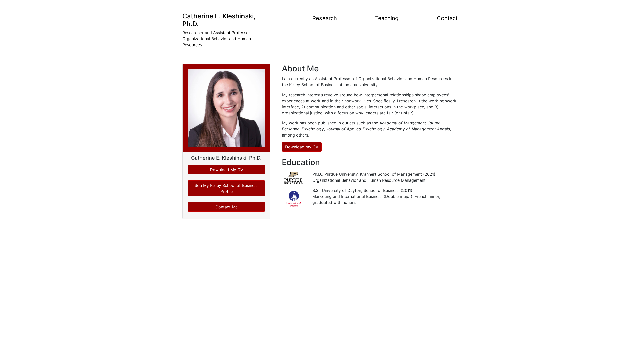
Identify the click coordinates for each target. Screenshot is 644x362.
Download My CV (226, 169)
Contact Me (226, 206)
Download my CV (301, 146)
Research (324, 18)
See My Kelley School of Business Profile (226, 188)
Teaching (386, 18)
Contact (447, 18)
